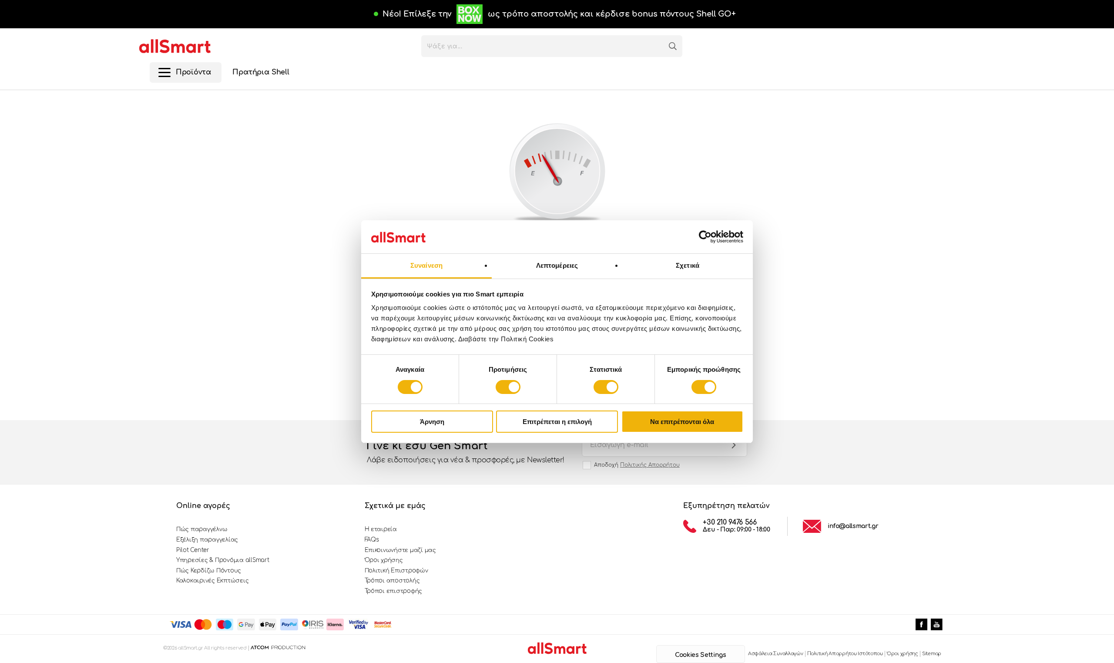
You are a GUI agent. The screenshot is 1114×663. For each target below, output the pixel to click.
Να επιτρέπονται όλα (682, 421)
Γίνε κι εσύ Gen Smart (465, 452)
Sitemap (931, 653)
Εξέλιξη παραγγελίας (207, 540)
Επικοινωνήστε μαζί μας (400, 550)
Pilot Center (192, 550)
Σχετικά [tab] (687, 265)
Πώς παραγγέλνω (201, 529)
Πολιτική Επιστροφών (396, 571)
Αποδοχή (637, 465)
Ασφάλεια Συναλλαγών (775, 653)
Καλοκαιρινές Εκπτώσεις (212, 581)
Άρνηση (432, 421)
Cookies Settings (700, 655)
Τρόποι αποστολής (392, 581)
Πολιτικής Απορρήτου (650, 465)
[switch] (508, 387)
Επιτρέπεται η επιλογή (557, 421)
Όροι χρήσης (384, 560)
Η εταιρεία (381, 529)
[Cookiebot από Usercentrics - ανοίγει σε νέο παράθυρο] (705, 236)
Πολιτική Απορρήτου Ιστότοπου (845, 653)
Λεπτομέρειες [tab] (557, 265)
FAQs (372, 540)
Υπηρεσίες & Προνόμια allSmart (222, 560)
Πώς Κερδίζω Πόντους (208, 571)
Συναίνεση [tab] (426, 265)
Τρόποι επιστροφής (394, 591)
